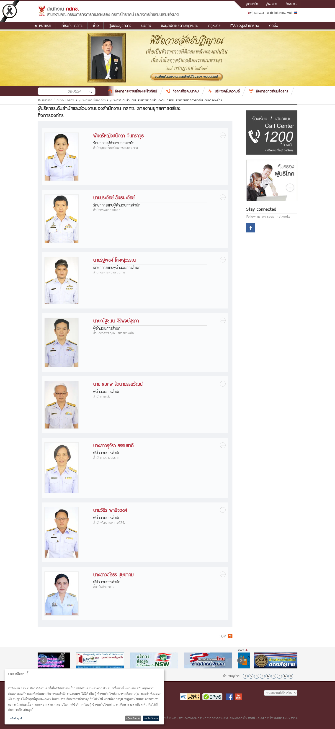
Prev (43, 660)
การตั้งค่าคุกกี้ (15, 718)
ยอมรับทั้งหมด (151, 718)
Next (241, 660)
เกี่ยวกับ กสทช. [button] (72, 25)
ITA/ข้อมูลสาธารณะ (244, 25)
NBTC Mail (285, 12)
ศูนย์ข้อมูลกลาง (120, 25)
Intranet (259, 13)
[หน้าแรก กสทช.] (108, 15)
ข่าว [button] (96, 25)
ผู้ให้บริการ (272, 4)
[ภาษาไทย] (295, 13)
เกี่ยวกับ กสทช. (65, 100)
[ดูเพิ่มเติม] (243, 650)
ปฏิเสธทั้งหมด (133, 718)
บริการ (146, 25)
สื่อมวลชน (291, 4)
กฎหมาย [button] (214, 25)
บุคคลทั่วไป (251, 4)
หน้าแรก (45, 25)
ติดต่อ (273, 25)
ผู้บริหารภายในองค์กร (92, 100)
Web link (272, 12)
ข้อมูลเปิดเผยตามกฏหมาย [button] (179, 25)
